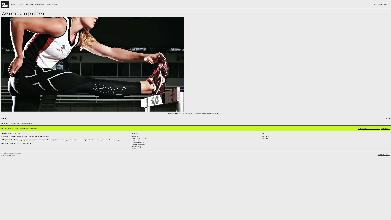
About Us (135, 136)
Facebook (265, 136)
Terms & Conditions (138, 145)
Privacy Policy (136, 147)
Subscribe (384, 128)
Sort (386, 118)
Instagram (265, 138)
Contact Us (135, 149)
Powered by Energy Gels (8, 155)
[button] (380, 4)
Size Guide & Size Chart (140, 138)
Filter (3, 118)
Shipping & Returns (138, 142)
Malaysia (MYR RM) (383, 154)
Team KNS (135, 140)
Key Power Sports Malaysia (13, 153)
